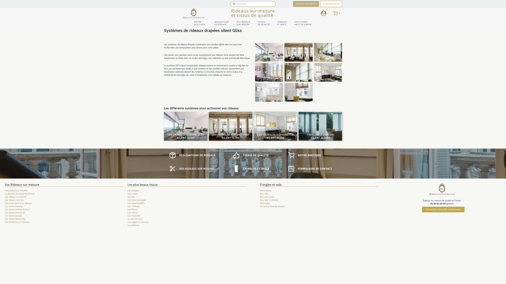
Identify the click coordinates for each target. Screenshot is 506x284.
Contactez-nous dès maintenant (443, 209)
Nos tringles (265, 190)
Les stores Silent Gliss (15, 219)
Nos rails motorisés (269, 200)
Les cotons (133, 193)
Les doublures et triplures (17, 222)
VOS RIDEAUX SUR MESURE (243, 23)
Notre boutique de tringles (272, 206)
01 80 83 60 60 (331, 3)
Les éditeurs (133, 225)
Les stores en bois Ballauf (17, 209)
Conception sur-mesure (16, 190)
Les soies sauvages (137, 200)
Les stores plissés (13, 215)
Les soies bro (134, 203)
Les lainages (133, 190)
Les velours (133, 212)
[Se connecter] (325, 13)
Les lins (131, 197)
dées (142, 203)
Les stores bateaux (14, 206)
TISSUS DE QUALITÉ (264, 23)
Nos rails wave (267, 197)
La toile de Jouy (135, 219)
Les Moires (133, 209)
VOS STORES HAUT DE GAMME (303, 23)
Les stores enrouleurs (15, 212)
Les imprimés (134, 215)
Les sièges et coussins (138, 222)
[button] (269, 52)
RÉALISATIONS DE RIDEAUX (221, 23)
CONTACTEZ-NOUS (306, 3)
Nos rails (264, 193)
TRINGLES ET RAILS (282, 23)
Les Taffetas (134, 206)
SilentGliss (265, 203)
